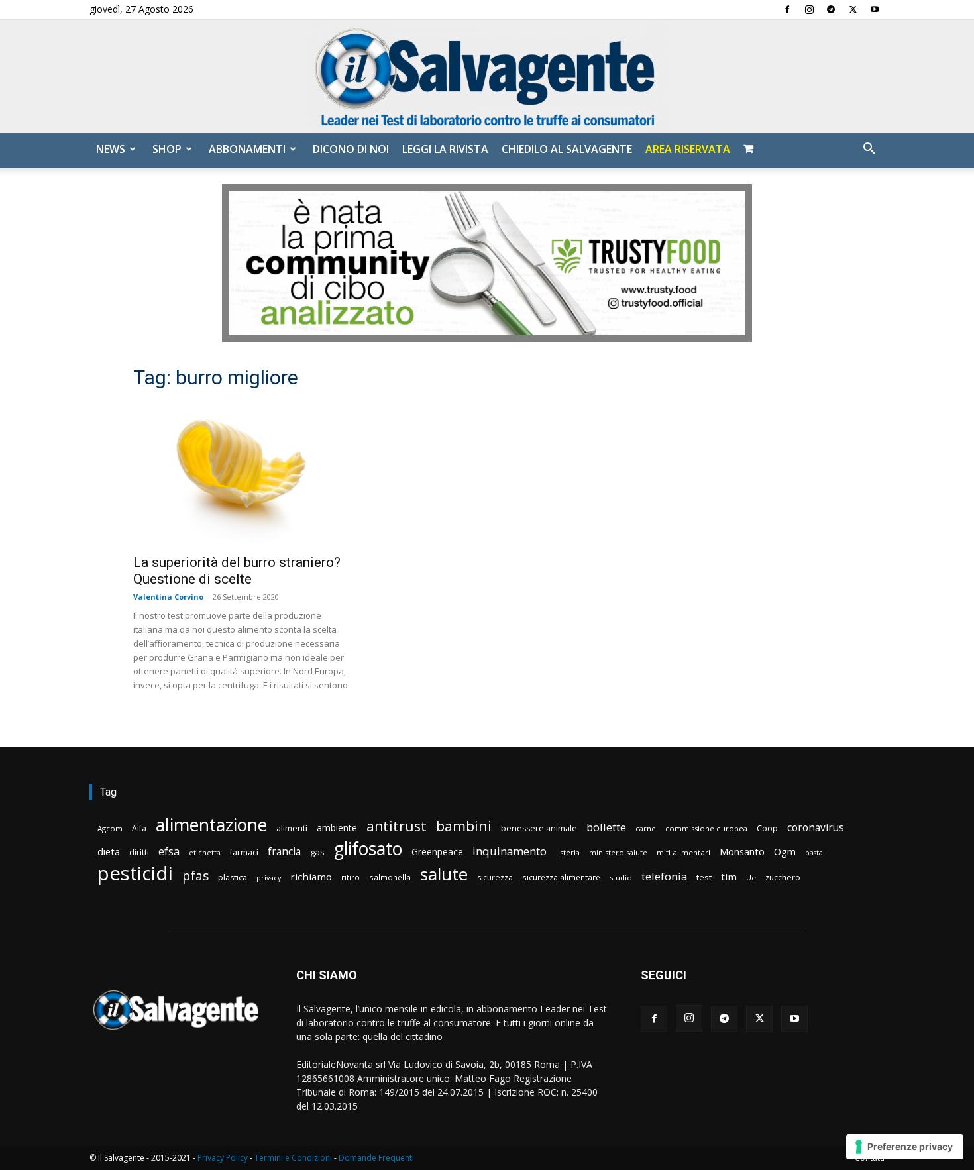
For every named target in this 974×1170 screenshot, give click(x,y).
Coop (767, 828)
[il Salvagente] (487, 76)
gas (317, 852)
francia (284, 852)
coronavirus (815, 828)
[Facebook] (787, 9)
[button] (869, 150)
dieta (108, 851)
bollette (606, 827)
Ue (751, 877)
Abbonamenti (247, 149)
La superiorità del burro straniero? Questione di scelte (237, 571)
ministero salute (618, 852)
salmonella (390, 877)
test (704, 877)
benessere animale (539, 828)
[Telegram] (831, 9)
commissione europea (706, 828)
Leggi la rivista (445, 149)
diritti (139, 852)
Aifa (139, 828)
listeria (568, 852)
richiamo (311, 876)
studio (621, 877)
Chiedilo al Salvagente (567, 149)
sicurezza (495, 877)
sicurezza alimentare (561, 877)
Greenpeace (437, 851)
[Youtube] (875, 9)
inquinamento (509, 851)
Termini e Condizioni (293, 1157)
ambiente (337, 828)
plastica (232, 877)
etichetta (205, 852)
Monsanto (742, 851)
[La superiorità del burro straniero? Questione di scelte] (240, 474)
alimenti (291, 828)
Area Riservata (687, 149)
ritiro (350, 877)
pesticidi (135, 873)
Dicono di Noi (351, 149)
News (110, 149)
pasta (814, 852)
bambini (464, 826)
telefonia (664, 876)
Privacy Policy (222, 1157)
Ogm (785, 851)
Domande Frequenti (376, 1157)
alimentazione (211, 824)
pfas (195, 876)
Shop (167, 149)
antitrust (396, 826)
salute (444, 874)
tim (729, 876)
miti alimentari (683, 852)
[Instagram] (809, 9)
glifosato (368, 849)
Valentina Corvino (168, 597)
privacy (268, 877)
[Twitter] (853, 9)
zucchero (782, 877)
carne (645, 828)
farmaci (244, 852)
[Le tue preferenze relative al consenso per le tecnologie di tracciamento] (904, 1146)
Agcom (110, 828)
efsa (169, 852)
